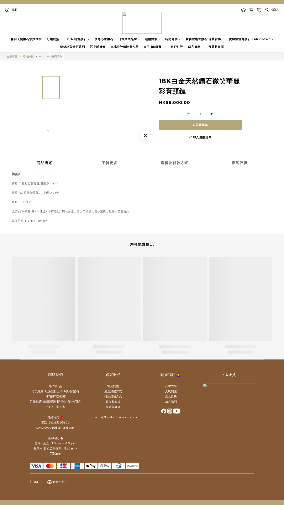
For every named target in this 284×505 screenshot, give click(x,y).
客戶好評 (177, 47)
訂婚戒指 (53, 39)
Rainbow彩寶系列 (50, 56)
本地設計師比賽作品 (125, 47)
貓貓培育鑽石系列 (72, 47)
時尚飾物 (171, 39)
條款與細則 (113, 407)
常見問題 (113, 386)
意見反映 (171, 396)
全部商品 (12, 56)
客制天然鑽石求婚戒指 (26, 39)
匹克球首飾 (98, 47)
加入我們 (171, 402)
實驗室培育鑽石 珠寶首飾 (203, 39)
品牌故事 (171, 386)
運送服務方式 (113, 391)
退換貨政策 (113, 402)
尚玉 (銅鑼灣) (153, 47)
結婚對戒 (151, 39)
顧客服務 (194, 47)
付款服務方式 (113, 396)
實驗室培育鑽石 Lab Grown (250, 39)
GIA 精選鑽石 (77, 39)
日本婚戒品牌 (127, 39)
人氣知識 (171, 391)
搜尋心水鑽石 (104, 39)
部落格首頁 (216, 47)
